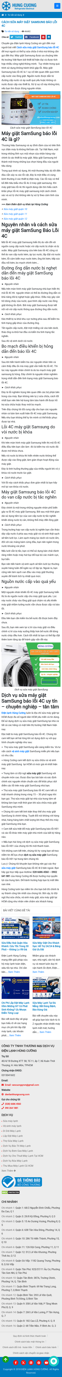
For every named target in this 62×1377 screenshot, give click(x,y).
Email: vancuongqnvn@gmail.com (22, 1085)
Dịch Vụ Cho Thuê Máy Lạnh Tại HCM (23, 1155)
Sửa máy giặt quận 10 (15, 209)
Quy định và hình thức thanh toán (29, 1336)
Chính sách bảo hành (46, 1347)
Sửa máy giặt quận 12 (15, 218)
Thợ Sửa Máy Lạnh (13, 1140)
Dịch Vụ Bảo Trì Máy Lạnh (17, 1145)
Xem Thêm (14, 972)
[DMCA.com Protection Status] (11, 1192)
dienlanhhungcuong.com (17, 1094)
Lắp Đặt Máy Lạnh (13, 1136)
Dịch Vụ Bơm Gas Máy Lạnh (18, 1150)
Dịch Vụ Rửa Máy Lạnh (15, 1160)
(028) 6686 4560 (13, 1104)
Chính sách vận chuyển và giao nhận (31, 1353)
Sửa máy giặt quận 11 (15, 213)
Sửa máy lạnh (10, 1121)
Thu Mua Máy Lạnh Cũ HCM (18, 1165)
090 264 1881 (11, 1108)
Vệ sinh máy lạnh (12, 1126)
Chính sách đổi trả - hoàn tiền (17, 1347)
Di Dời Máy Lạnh (12, 1131)
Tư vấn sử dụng (15, 15)
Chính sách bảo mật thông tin (29, 1341)
